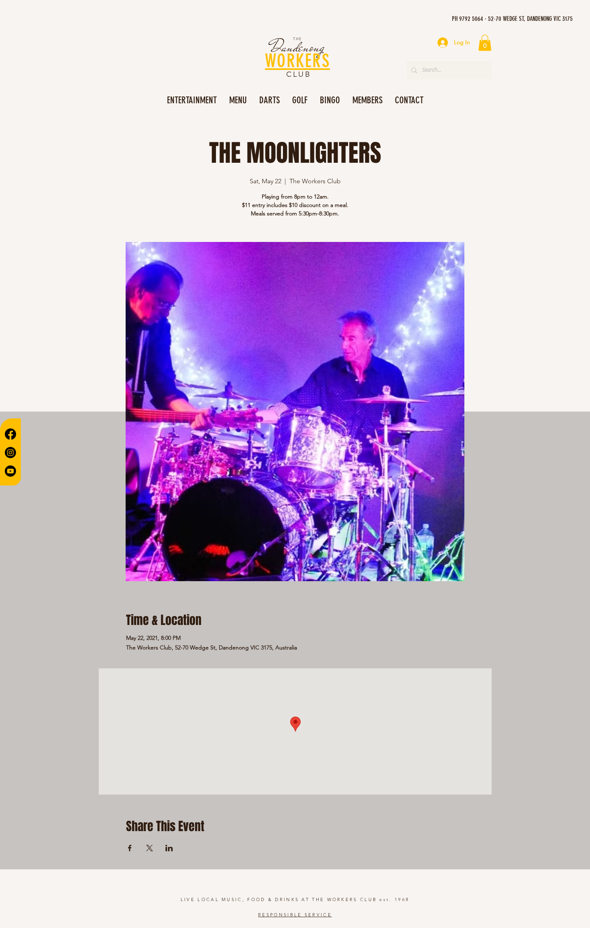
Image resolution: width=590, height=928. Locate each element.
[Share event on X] (149, 848)
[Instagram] (10, 452)
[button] (485, 43)
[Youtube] (10, 471)
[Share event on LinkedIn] (169, 848)
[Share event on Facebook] (130, 848)
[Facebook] (10, 434)
